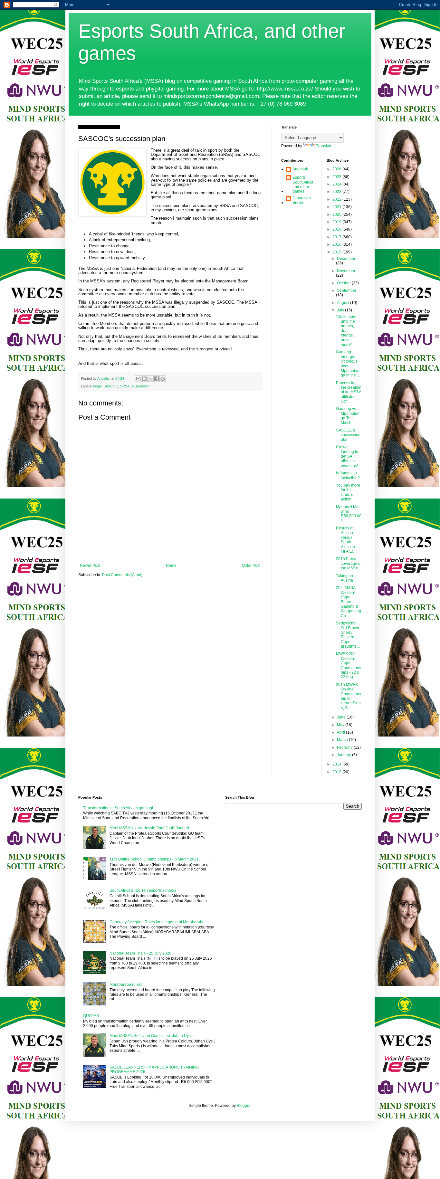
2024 (337, 184)
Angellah (300, 169)
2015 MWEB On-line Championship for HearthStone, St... (348, 696)
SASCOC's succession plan (348, 435)
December (346, 258)
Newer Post (90, 565)
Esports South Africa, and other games (303, 184)
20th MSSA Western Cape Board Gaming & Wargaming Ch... (348, 601)
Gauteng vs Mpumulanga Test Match (347, 415)
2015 (337, 252)
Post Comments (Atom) (122, 575)
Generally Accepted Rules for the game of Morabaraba (157, 922)
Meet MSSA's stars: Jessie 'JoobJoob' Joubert (149, 828)
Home (171, 565)
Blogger (243, 1105)
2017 (337, 237)
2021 (337, 206)
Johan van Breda (301, 200)
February (345, 747)
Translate (324, 146)
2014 (337, 764)
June (342, 717)
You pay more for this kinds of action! (348, 492)
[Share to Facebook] (156, 379)
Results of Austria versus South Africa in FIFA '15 (345, 540)
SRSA (124, 386)
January (344, 755)
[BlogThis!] (144, 379)
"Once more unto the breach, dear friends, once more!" (346, 330)
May (341, 725)
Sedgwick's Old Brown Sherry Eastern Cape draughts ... (348, 635)
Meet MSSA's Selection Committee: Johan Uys (150, 1035)
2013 (337, 772)
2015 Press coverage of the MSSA (348, 563)
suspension (140, 386)
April (341, 732)
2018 (337, 229)
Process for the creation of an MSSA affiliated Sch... (348, 392)
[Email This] (138, 379)
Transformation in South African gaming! (118, 808)
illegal (97, 386)
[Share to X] (150, 379)
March (343, 739)
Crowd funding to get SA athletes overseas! (347, 456)
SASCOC (110, 386)
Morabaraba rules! (126, 984)
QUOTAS (91, 1015)
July (341, 310)
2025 (337, 177)
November (346, 271)
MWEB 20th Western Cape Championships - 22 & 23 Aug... (348, 665)
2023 (337, 191)
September (346, 290)
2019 (337, 222)
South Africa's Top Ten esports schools (143, 890)
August (343, 302)
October (344, 283)
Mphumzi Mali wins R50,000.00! (348, 514)
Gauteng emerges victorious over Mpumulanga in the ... (348, 363)
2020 (337, 214)
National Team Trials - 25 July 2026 (140, 953)
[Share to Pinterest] (162, 379)
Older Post (251, 565)
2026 (337, 169)
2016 (337, 244)
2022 (337, 199)
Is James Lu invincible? (348, 475)
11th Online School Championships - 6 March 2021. (155, 859)
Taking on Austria (344, 578)
